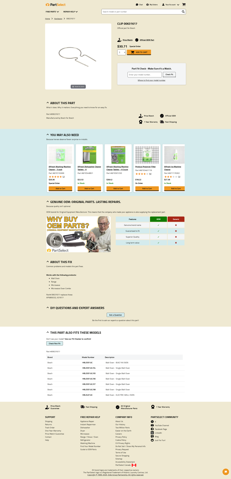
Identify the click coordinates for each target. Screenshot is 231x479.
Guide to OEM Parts (88, 449)
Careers (119, 433)
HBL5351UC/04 (89, 367)
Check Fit (169, 74)
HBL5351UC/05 (89, 373)
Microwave (84, 433)
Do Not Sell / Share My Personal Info (130, 446)
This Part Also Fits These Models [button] (75, 332)
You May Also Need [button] (64, 135)
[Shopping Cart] (184, 4)
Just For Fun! (160, 440)
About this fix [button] (61, 262)
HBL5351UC (87, 362)
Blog (157, 436)
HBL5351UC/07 (89, 384)
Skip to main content (115, 15)
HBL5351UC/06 (89, 378)
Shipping (48, 421)
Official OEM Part (147, 40)
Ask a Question (115, 314)
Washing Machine (87, 443)
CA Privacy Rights (123, 443)
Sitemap (119, 458)
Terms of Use (121, 452)
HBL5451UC (87, 394)
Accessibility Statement (125, 462)
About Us (119, 421)
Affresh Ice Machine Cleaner (172, 168)
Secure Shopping (122, 455)
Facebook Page (161, 429)
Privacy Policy (121, 437)
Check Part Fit (54, 343)
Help (47, 440)
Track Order (50, 427)
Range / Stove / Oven (89, 437)
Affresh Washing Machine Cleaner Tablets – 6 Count (117, 168)
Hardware (58, 18)
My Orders (154, 4)
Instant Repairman (88, 424)
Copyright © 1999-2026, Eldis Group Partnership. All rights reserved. (115, 474)
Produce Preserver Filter (145, 166)
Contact (48, 437)
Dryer (82, 430)
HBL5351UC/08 (89, 389)
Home (47, 18)
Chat (141, 4)
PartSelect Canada (123, 465)
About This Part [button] (62, 103)
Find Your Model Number (90, 446)
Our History (120, 424)
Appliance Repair (87, 421)
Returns (48, 424)
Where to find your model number (151, 80)
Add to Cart (141, 52)
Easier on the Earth (123, 430)
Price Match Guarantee (54, 433)
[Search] (183, 12)
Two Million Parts (123, 427)
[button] (52, 11)
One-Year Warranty (53, 430)
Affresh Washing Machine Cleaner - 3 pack (60, 168)
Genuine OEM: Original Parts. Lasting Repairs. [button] (85, 201)
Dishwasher (85, 427)
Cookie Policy (121, 440)
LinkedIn (158, 432)
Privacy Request (122, 449)
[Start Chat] (225, 472)
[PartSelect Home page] (55, 4)
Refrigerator (85, 440)
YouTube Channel (162, 425)
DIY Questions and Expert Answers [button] (77, 308)
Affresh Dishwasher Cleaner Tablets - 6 (89, 168)
